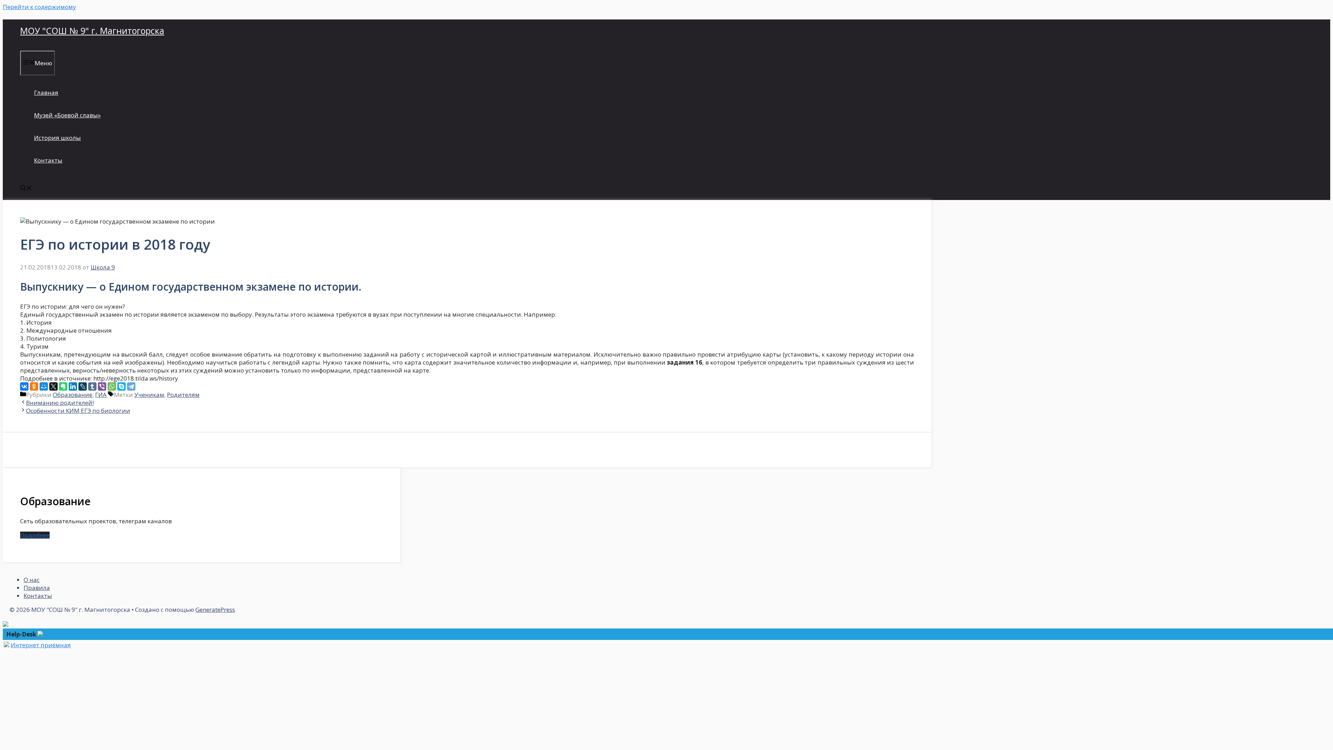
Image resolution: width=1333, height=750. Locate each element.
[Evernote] (63, 386)
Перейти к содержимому (39, 7)
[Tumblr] (92, 386)
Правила (37, 588)
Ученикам (149, 395)
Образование (72, 395)
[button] (26, 189)
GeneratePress (215, 610)
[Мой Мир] (44, 386)
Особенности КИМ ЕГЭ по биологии (78, 411)
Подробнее (35, 535)
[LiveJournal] (82, 386)
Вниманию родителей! (60, 403)
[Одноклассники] (34, 386)
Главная (46, 93)
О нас (32, 580)
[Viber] (102, 386)
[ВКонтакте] (24, 386)
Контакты (48, 160)
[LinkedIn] (73, 386)
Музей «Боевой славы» (67, 115)
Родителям (183, 395)
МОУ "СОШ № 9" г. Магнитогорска (92, 30)
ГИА (101, 395)
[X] (53, 386)
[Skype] (121, 386)
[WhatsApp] (112, 386)
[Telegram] (131, 386)
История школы (57, 138)
